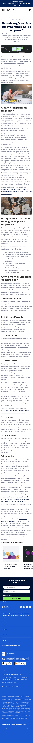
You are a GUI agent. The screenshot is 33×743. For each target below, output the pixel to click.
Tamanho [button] (4, 629)
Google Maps (23, 679)
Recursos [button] (4, 634)
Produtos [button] (4, 624)
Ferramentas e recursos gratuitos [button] (11, 645)
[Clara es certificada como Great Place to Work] (3, 654)
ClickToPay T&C (26, 728)
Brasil (13, 686)
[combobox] (6, 591)
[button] (30, 10)
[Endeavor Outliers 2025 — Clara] (10, 654)
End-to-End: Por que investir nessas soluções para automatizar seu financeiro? (15, 499)
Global (17, 686)
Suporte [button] (4, 640)
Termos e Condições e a (24, 593)
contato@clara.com (10, 682)
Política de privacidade (6, 728)
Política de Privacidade (8, 595)
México (3, 686)
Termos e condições (17, 728)
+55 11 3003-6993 (6, 681)
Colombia (8, 686)
